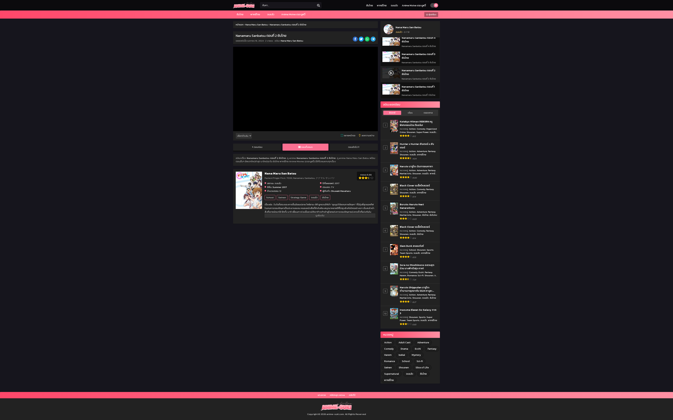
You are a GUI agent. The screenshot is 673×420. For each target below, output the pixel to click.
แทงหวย (322, 395)
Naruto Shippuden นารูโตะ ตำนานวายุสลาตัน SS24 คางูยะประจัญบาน (416, 289)
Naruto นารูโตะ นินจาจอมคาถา (416, 166)
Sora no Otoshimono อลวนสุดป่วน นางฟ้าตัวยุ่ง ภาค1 (417, 266)
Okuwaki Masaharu (341, 191)
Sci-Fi (421, 275)
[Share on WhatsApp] (367, 39)
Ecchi (421, 272)
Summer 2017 (280, 187)
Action (412, 128)
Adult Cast (404, 342)
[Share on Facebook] (355, 39)
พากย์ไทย (382, 5)
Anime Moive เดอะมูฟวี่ (414, 5)
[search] (318, 5)
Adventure (422, 151)
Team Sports (406, 253)
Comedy (421, 128)
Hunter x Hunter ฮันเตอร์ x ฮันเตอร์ (417, 145)
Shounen (411, 132)
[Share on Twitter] (361, 39)
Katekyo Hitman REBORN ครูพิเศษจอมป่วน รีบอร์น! (416, 123)
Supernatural (391, 374)
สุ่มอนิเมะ (432, 14)
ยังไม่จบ (433, 215)
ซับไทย (369, 5)
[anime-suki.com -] (244, 7)
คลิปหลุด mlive (337, 395)
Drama (404, 349)
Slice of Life (422, 367)
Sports (430, 250)
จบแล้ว (394, 5)
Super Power (422, 132)
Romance (412, 275)
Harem (403, 275)
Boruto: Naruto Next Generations (412, 206)
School (270, 197)
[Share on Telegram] (373, 39)
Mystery (416, 355)
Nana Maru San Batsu (292, 40)
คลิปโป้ (352, 395)
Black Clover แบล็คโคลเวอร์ (415, 185)
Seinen (282, 197)
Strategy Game (298, 197)
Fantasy (431, 151)
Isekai (402, 355)
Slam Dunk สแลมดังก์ (412, 246)
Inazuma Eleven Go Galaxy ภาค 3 (418, 311)
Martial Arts (405, 173)
